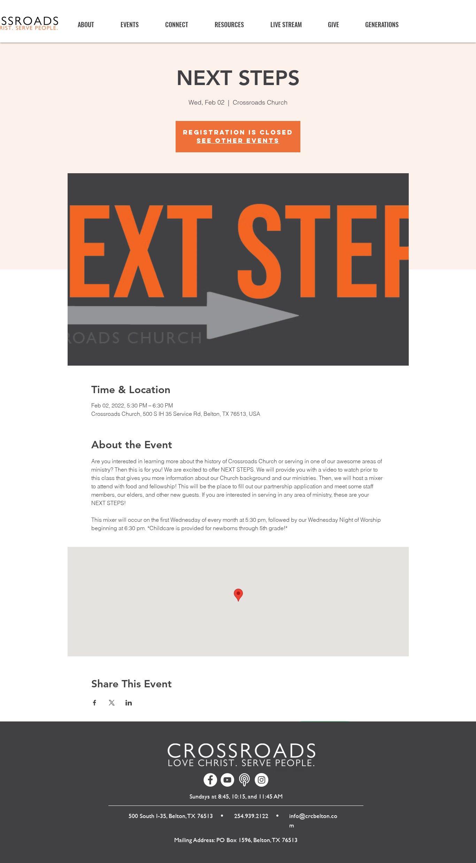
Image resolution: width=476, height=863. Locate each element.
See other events (238, 141)
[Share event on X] (111, 702)
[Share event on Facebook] (94, 702)
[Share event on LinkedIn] (128, 702)
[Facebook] (210, 780)
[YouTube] (227, 780)
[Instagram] (261, 780)
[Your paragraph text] (244, 780)
